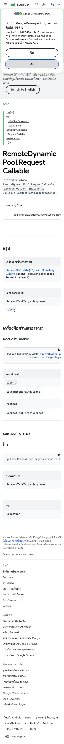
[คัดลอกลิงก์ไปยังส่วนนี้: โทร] (11, 445)
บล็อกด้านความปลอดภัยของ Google (22, 638)
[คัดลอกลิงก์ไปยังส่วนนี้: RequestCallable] (32, 339)
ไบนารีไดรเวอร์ (10, 600)
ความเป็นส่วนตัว (13, 723)
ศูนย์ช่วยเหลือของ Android (17, 670)
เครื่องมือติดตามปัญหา (14, 704)
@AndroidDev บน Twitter (17, 626)
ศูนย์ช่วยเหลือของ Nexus (15, 681)
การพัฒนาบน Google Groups (18, 649)
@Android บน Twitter (14, 621)
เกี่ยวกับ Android (12, 717)
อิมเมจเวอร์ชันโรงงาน (13, 594)
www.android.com (13, 687)
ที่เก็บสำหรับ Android (14, 571)
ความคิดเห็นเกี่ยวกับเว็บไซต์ (39, 723)
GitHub (7, 606)
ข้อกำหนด (8, 577)
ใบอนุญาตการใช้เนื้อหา (15, 541)
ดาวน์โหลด (8, 583)
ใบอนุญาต (52, 717)
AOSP (6, 104)
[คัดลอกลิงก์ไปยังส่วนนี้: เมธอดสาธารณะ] (33, 434)
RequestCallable (18, 270)
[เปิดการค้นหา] (37, 4)
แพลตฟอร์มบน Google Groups (20, 643)
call (9, 310)
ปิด (32, 52)
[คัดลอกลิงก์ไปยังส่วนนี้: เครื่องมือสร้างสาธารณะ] (46, 328)
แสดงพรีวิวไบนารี (12, 588)
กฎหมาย (39, 717)
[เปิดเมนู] (5, 4)
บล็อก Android (11, 632)
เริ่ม (32, 64)
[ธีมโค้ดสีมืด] (59, 350)
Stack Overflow (11, 698)
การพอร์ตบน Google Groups (18, 655)
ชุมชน (28, 717)
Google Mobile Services (16, 693)
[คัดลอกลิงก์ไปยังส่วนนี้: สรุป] (13, 249)
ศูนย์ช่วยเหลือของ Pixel (14, 676)
